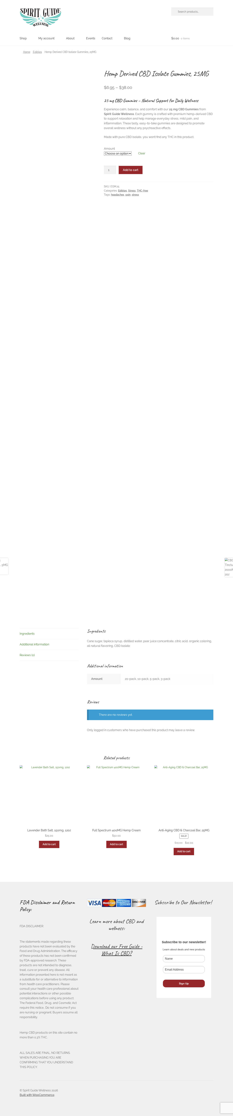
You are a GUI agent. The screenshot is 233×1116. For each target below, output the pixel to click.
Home (26, 51)
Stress (132, 190)
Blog (127, 38)
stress (135, 194)
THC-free (142, 190)
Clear (141, 153)
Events (90, 38)
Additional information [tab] (34, 644)
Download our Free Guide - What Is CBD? (116, 949)
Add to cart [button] (49, 844)
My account (46, 38)
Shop (23, 38)
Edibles (37, 51)
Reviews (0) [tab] (27, 655)
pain (128, 194)
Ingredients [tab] (27, 633)
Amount (109, 148)
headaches (117, 194)
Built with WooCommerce (37, 1095)
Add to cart (130, 170)
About (70, 38)
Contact (107, 38)
